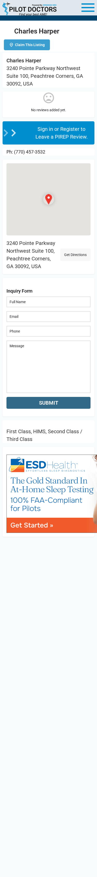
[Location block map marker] (48, 199)
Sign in (46, 129)
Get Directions (75, 255)
